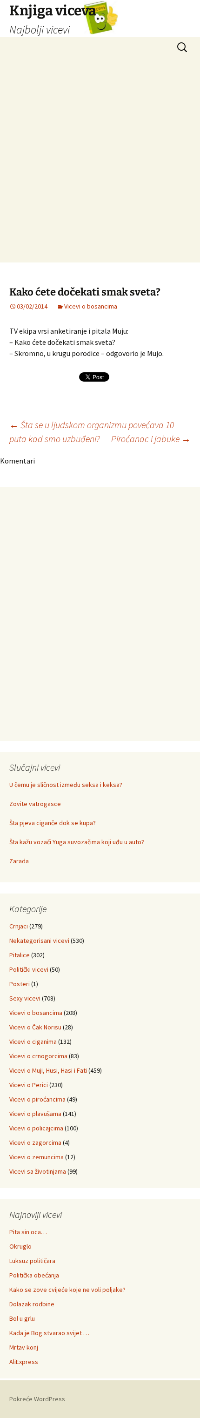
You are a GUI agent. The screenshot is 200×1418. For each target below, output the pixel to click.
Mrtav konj (23, 1347)
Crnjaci (18, 926)
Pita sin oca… (28, 1232)
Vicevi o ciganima (33, 1041)
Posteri (19, 984)
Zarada (19, 861)
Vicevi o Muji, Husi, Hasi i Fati (48, 1070)
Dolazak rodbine (31, 1304)
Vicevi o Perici (28, 1085)
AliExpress (23, 1362)
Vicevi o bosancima (90, 306)
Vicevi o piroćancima (37, 1099)
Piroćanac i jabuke (151, 438)
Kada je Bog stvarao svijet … (49, 1333)
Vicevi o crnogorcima (38, 1056)
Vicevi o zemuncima (36, 1157)
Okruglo (20, 1246)
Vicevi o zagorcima (35, 1142)
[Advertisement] (100, 162)
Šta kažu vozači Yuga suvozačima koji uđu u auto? (76, 842)
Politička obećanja (34, 1275)
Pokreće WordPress (37, 1399)
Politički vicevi (28, 969)
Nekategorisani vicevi (39, 940)
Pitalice (19, 955)
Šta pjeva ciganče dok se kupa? (52, 823)
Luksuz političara (32, 1261)
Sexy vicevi (24, 998)
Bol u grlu (22, 1318)
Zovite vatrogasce (35, 804)
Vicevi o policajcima (36, 1128)
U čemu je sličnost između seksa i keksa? (65, 784)
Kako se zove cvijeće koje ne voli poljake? (67, 1289)
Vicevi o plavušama (35, 1113)
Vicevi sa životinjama (37, 1171)
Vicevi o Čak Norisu (35, 1027)
